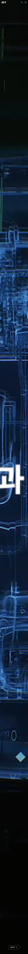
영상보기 (13, 947)
